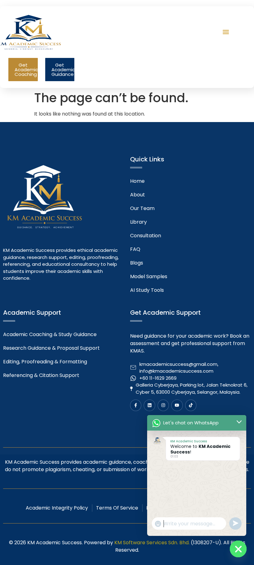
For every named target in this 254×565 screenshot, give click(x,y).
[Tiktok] (190, 405)
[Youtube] (176, 405)
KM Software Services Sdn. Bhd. (152, 542)
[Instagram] (163, 405)
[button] (226, 32)
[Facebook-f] (135, 405)
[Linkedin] (149, 405)
